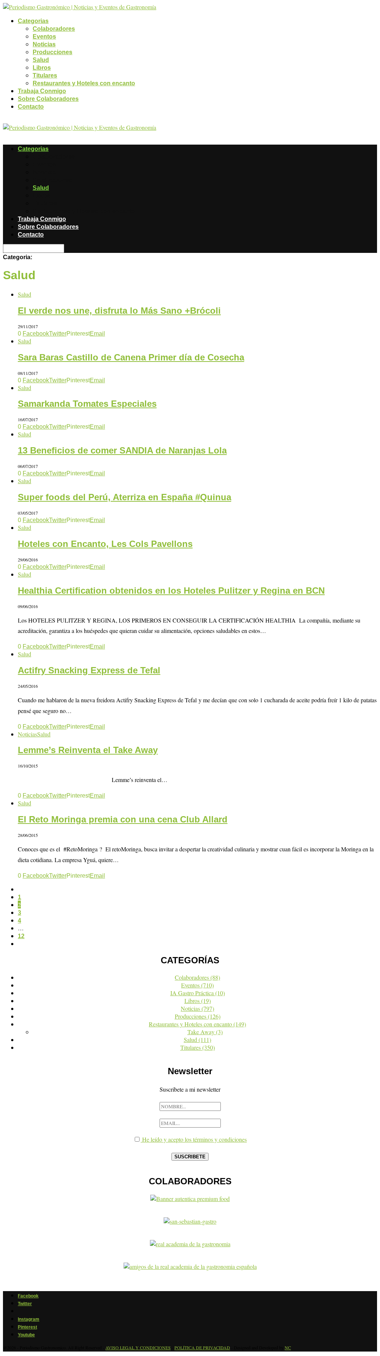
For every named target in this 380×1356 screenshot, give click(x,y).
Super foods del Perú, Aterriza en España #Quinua (124, 497)
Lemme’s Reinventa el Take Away (88, 750)
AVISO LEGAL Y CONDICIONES (138, 1347)
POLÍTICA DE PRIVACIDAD (202, 1347)
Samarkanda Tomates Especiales (87, 404)
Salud (41, 60)
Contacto (31, 106)
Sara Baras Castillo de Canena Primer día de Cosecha (131, 357)
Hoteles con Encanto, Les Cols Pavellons (105, 544)
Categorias (33, 21)
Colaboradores (54, 29)
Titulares (45, 75)
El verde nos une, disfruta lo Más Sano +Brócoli (119, 311)
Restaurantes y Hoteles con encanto (84, 83)
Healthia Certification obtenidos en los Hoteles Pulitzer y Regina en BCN (171, 590)
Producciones (52, 52)
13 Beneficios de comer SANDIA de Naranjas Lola (122, 450)
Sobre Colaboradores (48, 99)
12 (21, 936)
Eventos (44, 36)
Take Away (205, 1032)
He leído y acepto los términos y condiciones (194, 1139)
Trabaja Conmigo (42, 91)
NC (288, 1347)
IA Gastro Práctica (197, 993)
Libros (42, 68)
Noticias (44, 44)
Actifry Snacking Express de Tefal (89, 670)
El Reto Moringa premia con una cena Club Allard (122, 819)
